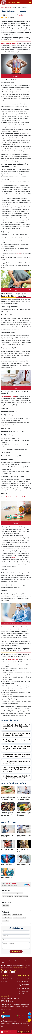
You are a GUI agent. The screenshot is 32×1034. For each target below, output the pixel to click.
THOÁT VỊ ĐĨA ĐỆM (6, 864)
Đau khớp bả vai (6, 914)
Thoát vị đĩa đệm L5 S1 (23, 864)
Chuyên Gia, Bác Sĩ (7, 978)
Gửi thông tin (16, 951)
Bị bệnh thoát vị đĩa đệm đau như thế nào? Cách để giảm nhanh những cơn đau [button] (16, 748)
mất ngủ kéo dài (15, 557)
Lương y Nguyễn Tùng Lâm (21, 896)
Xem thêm (5, 921)
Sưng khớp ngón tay (17, 914)
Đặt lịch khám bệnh (23, 981)
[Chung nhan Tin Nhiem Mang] (24, 1016)
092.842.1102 (16, 967)
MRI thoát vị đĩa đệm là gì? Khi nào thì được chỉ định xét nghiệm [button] (15, 734)
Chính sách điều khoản (24, 988)
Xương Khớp (6, 905)
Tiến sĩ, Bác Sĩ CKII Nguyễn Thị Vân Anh (12, 893)
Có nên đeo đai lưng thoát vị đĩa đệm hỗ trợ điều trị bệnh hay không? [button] (16, 777)
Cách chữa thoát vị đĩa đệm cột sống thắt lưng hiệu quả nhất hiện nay (23, 797)
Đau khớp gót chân (7, 917)
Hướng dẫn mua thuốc (24, 978)
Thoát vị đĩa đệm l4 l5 (7, 850)
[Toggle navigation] (30, 2)
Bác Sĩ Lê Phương (11, 883)
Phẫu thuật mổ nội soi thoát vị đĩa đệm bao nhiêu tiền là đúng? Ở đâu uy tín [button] (15, 726)
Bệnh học (9, 7)
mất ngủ (18, 253)
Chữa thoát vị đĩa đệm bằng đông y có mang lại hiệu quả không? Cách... (8, 797)
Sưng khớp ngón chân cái (20, 917)
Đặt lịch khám (25, 1032)
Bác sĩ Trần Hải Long (8, 896)
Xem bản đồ (23, 967)
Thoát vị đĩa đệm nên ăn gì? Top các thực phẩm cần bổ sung (24, 814)
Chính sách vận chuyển (24, 993)
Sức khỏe (5, 981)
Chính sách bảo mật (23, 991)
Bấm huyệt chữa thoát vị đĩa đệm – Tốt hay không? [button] (15, 740)
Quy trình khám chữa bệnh (24, 985)
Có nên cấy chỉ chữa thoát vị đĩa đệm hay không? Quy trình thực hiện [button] (16, 755)
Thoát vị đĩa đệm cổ (6, 877)
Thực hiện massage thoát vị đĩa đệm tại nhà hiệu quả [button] (16, 762)
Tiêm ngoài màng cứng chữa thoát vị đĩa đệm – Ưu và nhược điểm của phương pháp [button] (16, 769)
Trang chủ (3, 7)
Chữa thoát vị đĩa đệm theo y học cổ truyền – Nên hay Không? (7, 814)
